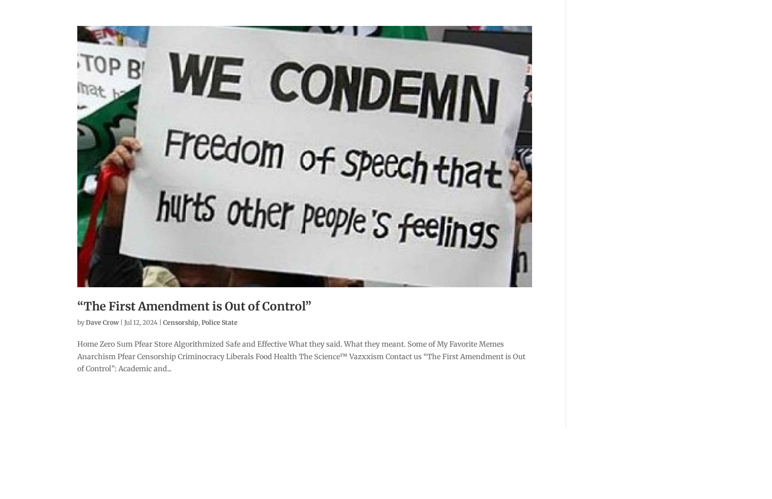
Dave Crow (102, 323)
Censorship (180, 323)
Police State (219, 323)
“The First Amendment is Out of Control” (194, 306)
